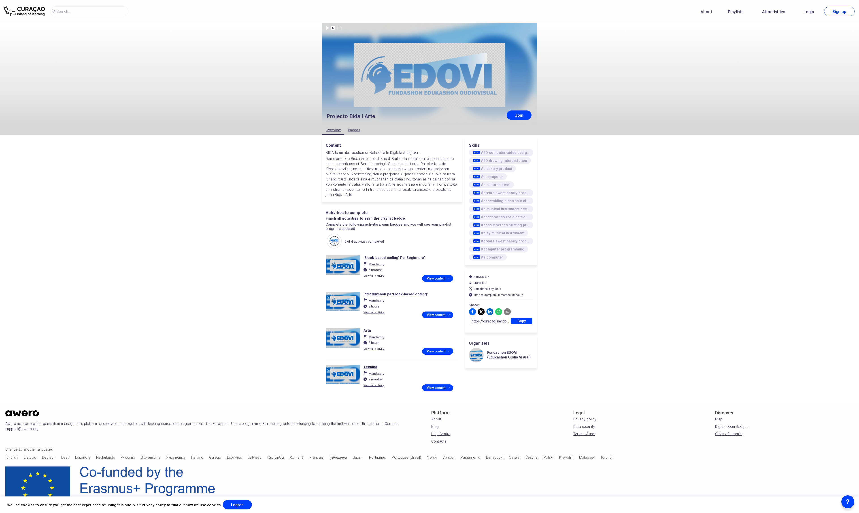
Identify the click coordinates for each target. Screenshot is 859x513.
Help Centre (440, 434)
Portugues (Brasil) (406, 457)
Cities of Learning (729, 434)
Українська (175, 457)
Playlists (736, 11)
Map (718, 419)
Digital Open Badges (731, 426)
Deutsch (48, 457)
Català (514, 457)
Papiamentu (470, 457)
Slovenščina (150, 457)
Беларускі (494, 457)
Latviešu (255, 457)
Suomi (358, 457)
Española (82, 457)
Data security (584, 426)
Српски (448, 457)
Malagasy (587, 457)
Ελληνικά (234, 457)
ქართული (338, 457)
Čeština (531, 457)
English (12, 457)
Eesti (65, 457)
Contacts (438, 441)
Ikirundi (606, 457)
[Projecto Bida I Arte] (334, 241)
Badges (354, 130)
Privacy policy (585, 419)
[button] (472, 311)
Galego (215, 457)
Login (809, 11)
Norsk (432, 457)
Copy (521, 321)
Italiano (197, 457)
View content (436, 278)
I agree (237, 504)
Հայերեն (275, 457)
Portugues (377, 457)
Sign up (839, 11)
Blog (435, 426)
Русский (128, 457)
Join (519, 115)
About (706, 11)
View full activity (374, 276)
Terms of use (584, 434)
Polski (548, 457)
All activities (773, 11)
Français (316, 457)
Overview (333, 130)
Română (297, 457)
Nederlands (105, 457)
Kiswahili (566, 457)
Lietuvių (30, 457)
